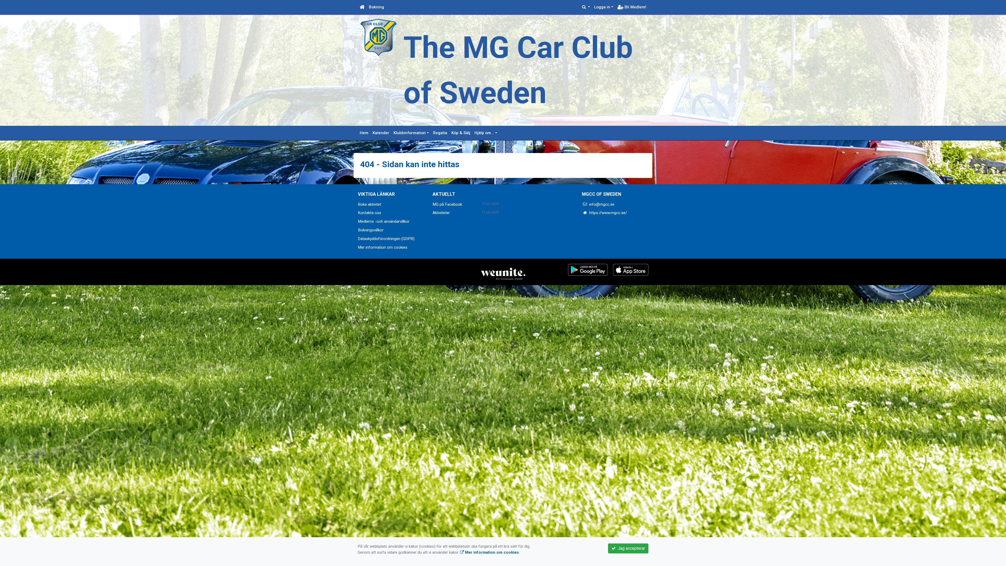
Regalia (440, 132)
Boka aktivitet (369, 204)
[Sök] (586, 7)
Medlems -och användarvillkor (383, 221)
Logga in (602, 7)
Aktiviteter (441, 212)
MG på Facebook (447, 204)
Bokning (376, 7)
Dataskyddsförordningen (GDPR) (386, 238)
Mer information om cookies (382, 247)
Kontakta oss (369, 212)
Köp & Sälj (460, 132)
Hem (364, 132)
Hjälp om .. (484, 132)
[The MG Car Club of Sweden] (378, 37)
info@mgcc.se (601, 204)
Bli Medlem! (635, 7)
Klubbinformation (409, 132)
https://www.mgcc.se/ (608, 212)
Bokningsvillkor (371, 230)
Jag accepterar (630, 548)
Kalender (381, 132)
